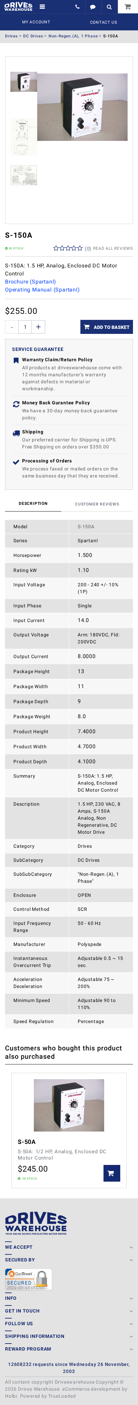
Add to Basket (111, 327)
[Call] (78, 6)
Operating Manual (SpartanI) (42, 289)
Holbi (11, 1396)
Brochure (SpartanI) (30, 281)
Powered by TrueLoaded (48, 1396)
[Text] (93, 6)
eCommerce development (91, 1389)
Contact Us (103, 22)
